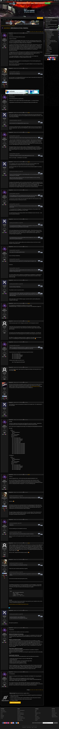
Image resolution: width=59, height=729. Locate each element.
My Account (53, 711)
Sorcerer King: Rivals (20, 720)
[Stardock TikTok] (51, 59)
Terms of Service (29, 727)
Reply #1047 (11, 559)
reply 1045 (21, 563)
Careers (36, 714)
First (30, 31)
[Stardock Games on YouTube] (50, 57)
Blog (18, 0)
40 (34, 31)
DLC (28, 3)
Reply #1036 (11, 303)
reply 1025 (17, 71)
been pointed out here (35, 386)
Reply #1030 (11, 132)
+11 (4, 554)
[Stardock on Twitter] (47, 57)
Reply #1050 (11, 671)
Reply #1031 (11, 161)
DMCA (33, 727)
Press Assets (36, 716)
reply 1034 (21, 283)
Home (2, 25)
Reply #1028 (11, 94)
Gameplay (19, 3)
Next (40, 31)
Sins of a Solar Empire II (20, 714)
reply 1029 (17, 135)
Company (36, 708)
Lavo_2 (4, 388)
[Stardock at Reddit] (48, 59)
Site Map (35, 727)
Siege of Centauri (19, 719)
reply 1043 (21, 495)
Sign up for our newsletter (37, 722)
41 (35, 31)
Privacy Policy (24, 727)
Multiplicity (2, 716)
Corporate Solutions (3, 711)
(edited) (29, 112)
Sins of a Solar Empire (7, 25)
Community (11, 0)
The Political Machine (20, 716)
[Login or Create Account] (54, 0)
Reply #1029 (11, 112)
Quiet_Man (4, 548)
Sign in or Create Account (15, 702)
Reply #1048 (11, 610)
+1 (4, 332)
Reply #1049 (11, 627)
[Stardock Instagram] (54, 57)
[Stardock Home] (1, 0)
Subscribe (55, 722)
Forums (36, 720)
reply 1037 (18, 345)
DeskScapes (2, 715)
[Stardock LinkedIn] (53, 59)
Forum (32, 3)
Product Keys (53, 714)
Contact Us (36, 719)
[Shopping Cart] (56, 0)
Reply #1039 (11, 367)
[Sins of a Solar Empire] (29, 9)
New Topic (40, 18)
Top (42, 68)
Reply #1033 (11, 219)
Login (11, 19)
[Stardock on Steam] (55, 57)
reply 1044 (19, 523)
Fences (2, 714)
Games (8, 0)
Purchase (47, 3)
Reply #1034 (11, 246)
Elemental (18, 711)
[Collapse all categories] (57, 31)
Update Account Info (54, 716)
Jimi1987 (4, 326)
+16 (4, 124)
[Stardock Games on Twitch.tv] (52, 57)
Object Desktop (3, 710)
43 (37, 31)
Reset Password (54, 715)
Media (36, 3)
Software (4, 0)
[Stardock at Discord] (50, 59)
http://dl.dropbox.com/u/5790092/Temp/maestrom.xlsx (18, 604)
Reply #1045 (11, 519)
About (36, 710)
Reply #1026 (11, 33)
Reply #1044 (11, 492)
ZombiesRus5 (4, 74)
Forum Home (4, 19)
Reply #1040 (11, 382)
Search (8, 19)
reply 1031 (17, 193)
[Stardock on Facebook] (49, 57)
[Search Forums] (58, 0)
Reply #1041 (11, 402)
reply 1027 (19, 120)
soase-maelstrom (4, 39)
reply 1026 (21, 171)
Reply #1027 (11, 68)
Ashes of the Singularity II (20, 710)
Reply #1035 (11, 280)
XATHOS (4, 118)
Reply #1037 (11, 321)
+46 (4, 107)
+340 (4, 571)
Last (42, 31)
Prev (32, 31)
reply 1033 (17, 250)
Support (21, 0)
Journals (24, 3)
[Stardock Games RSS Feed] (54, 59)
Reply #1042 (11, 419)
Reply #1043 (11, 474)
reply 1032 (21, 222)
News (15, 0)
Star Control (19, 715)
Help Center (53, 710)
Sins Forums (26, 33)
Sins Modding (13, 25)
